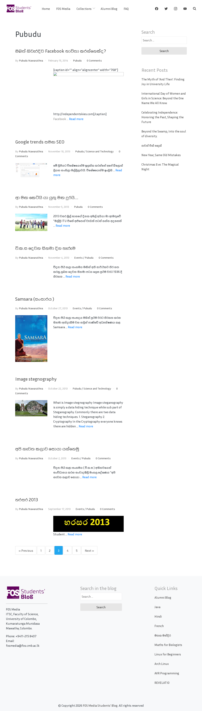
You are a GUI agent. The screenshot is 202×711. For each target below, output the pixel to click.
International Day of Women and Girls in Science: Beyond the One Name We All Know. (163, 98)
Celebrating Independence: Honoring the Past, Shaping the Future (162, 117)
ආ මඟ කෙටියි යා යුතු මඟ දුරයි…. (46, 197)
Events (78, 257)
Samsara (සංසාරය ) (34, 299)
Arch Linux (161, 664)
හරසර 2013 (26, 499)
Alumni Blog (109, 9)
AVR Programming (166, 673)
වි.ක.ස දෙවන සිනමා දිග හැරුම (45, 248)
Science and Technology (100, 151)
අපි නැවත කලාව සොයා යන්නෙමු (47, 448)
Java (157, 607)
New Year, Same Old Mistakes (161, 155)
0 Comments (94, 60)
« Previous (26, 551)
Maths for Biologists (168, 645)
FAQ (126, 9)
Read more (76, 119)
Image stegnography (36, 379)
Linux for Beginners (167, 654)
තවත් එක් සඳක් (151, 145)
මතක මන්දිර (162, 635)
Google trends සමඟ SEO (40, 141)
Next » (89, 551)
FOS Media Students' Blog (100, 705)
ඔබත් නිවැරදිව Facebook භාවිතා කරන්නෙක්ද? (60, 51)
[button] (194, 8)
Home (46, 9)
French (159, 626)
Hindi (158, 616)
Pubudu (77, 60)
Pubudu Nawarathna (31, 60)
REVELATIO (161, 683)
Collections (84, 9)
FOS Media (63, 9)
